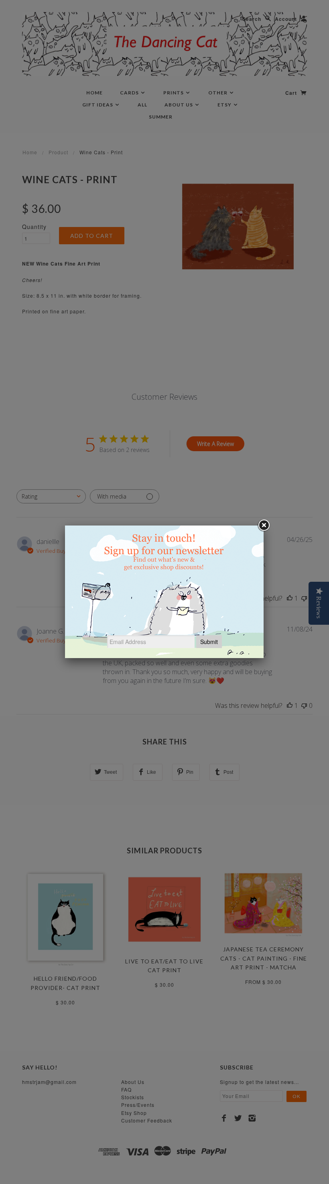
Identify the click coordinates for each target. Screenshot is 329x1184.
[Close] (263, 525)
